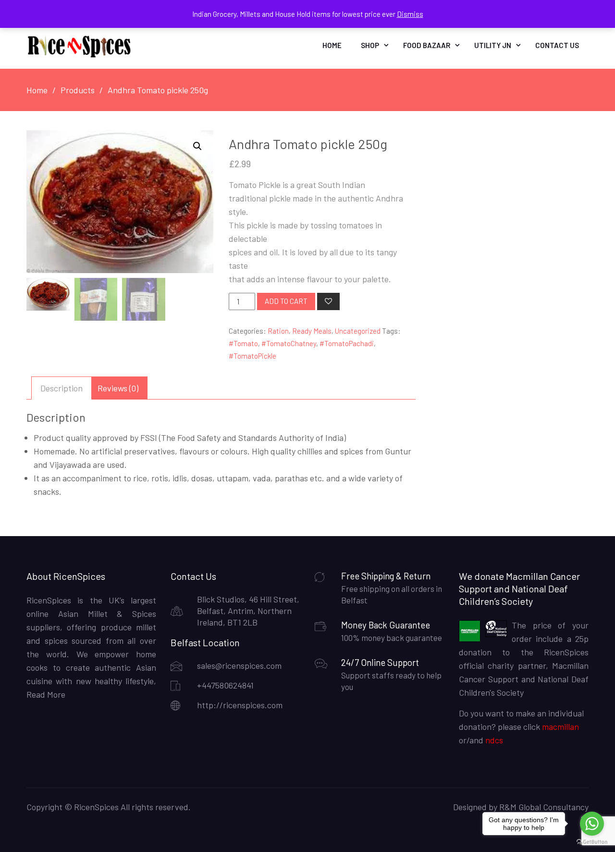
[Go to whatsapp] (592, 824)
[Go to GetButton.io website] (592, 842)
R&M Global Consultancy (544, 807)
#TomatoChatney (288, 343)
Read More (45, 694)
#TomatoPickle (252, 355)
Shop (370, 45)
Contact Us (557, 45)
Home (332, 45)
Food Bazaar (426, 45)
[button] (197, 146)
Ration (278, 330)
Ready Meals (312, 330)
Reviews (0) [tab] (118, 388)
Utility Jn (492, 45)
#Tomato (243, 343)
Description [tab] (61, 388)
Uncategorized (358, 330)
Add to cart (286, 301)
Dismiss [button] (410, 14)
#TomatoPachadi (347, 343)
